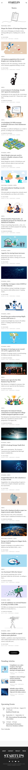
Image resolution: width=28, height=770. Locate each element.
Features (4, 25)
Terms (24, 751)
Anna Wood (5, 37)
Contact (10, 751)
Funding (3, 152)
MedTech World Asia (12, 712)
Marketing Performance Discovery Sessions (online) (14, 725)
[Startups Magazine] (14, 3)
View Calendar (5, 729)
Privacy (17, 751)
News (9, 25)
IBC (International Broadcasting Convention (16, 718)
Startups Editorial (7, 100)
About (4, 751)
